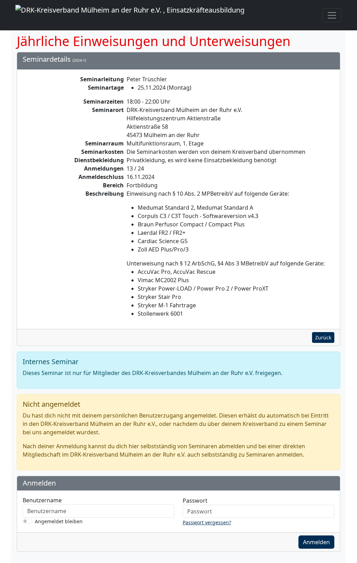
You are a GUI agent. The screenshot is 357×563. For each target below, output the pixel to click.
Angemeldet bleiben (59, 521)
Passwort (195, 500)
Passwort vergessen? (207, 522)
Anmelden (316, 542)
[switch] (27, 521)
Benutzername (42, 500)
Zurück (323, 337)
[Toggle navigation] (332, 15)
